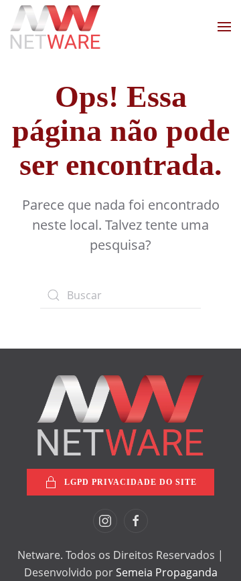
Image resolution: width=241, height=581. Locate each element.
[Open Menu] (224, 26)
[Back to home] (55, 26)
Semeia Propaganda (167, 572)
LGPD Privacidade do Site (130, 482)
